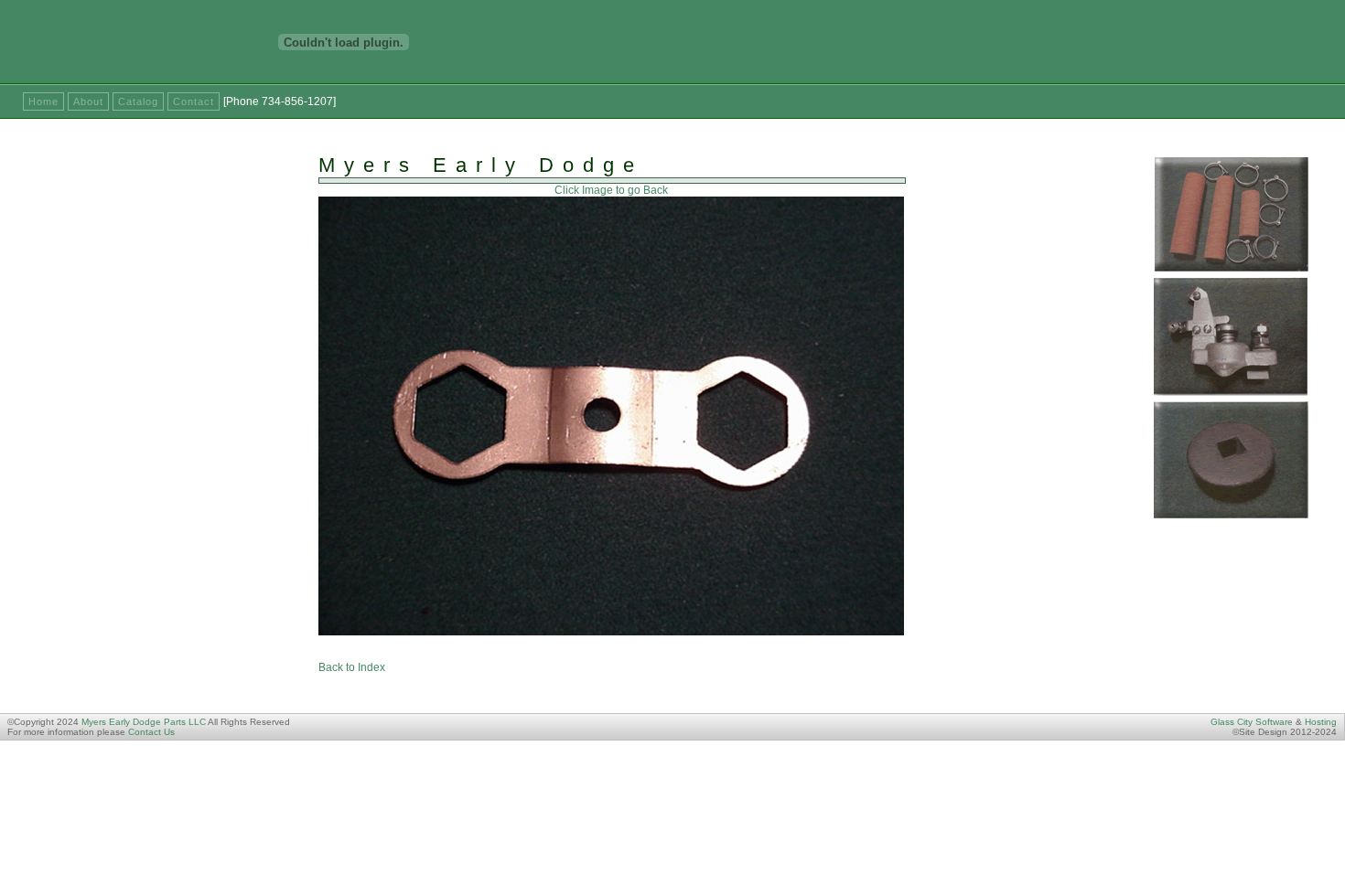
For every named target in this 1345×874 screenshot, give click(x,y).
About (88, 101)
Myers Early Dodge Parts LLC (143, 722)
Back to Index (351, 667)
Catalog (138, 101)
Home (43, 101)
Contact (193, 101)
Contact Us (151, 732)
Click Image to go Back (611, 190)
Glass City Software (1251, 722)
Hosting (1321, 722)
